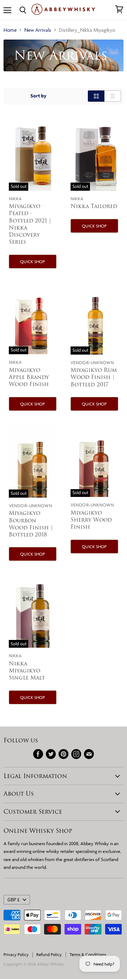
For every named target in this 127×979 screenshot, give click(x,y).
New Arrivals (37, 30)
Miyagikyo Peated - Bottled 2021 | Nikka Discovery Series (30, 224)
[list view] (112, 96)
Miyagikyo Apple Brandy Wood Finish (29, 377)
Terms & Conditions (87, 954)
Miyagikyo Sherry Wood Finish (91, 519)
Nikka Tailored (94, 206)
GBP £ (13, 899)
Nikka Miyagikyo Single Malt (27, 670)
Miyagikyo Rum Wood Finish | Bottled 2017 (94, 377)
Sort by (38, 96)
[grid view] (96, 96)
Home (10, 30)
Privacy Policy (16, 954)
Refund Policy (49, 954)
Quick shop (32, 261)
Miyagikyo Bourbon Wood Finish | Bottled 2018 (31, 524)
